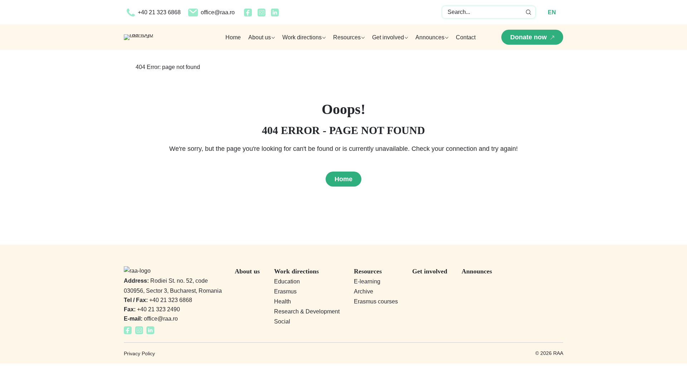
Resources (368, 271)
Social (282, 321)
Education (287, 281)
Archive (363, 291)
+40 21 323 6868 (159, 12)
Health (282, 301)
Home (233, 37)
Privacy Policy (139, 353)
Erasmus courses (376, 301)
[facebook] (248, 14)
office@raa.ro (218, 12)
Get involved (429, 271)
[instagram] (261, 14)
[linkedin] (275, 14)
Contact (466, 37)
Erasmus (285, 291)
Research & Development (307, 311)
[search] (528, 12)
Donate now (528, 37)
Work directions (296, 271)
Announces (477, 271)
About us (247, 271)
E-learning (367, 281)
